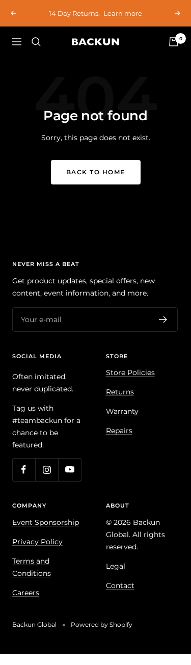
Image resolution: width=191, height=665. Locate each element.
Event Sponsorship (45, 522)
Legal (115, 566)
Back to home (95, 172)
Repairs (119, 430)
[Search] (36, 41)
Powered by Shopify (101, 624)
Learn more (122, 13)
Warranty (122, 411)
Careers (25, 592)
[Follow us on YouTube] (69, 469)
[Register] (163, 319)
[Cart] (174, 41)
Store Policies (130, 372)
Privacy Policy (37, 541)
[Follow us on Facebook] (23, 469)
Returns (120, 391)
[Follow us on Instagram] (46, 469)
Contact (120, 585)
